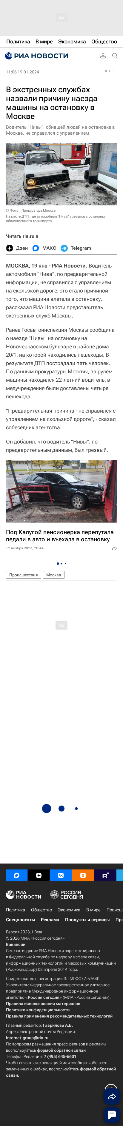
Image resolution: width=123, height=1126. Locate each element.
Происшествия (23, 575)
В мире (93, 910)
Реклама (50, 919)
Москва (53, 575)
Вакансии (15, 944)
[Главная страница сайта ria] (36, 56)
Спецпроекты (20, 919)
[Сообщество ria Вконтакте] (61, 875)
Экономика (69, 910)
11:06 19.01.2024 (22, 72)
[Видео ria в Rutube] (105, 875)
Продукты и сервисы (87, 919)
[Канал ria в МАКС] (16, 875)
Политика (15, 910)
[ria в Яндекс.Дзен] (39, 875)
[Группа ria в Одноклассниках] (83, 875)
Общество (41, 910)
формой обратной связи (61, 1050)
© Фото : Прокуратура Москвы (31, 210)
